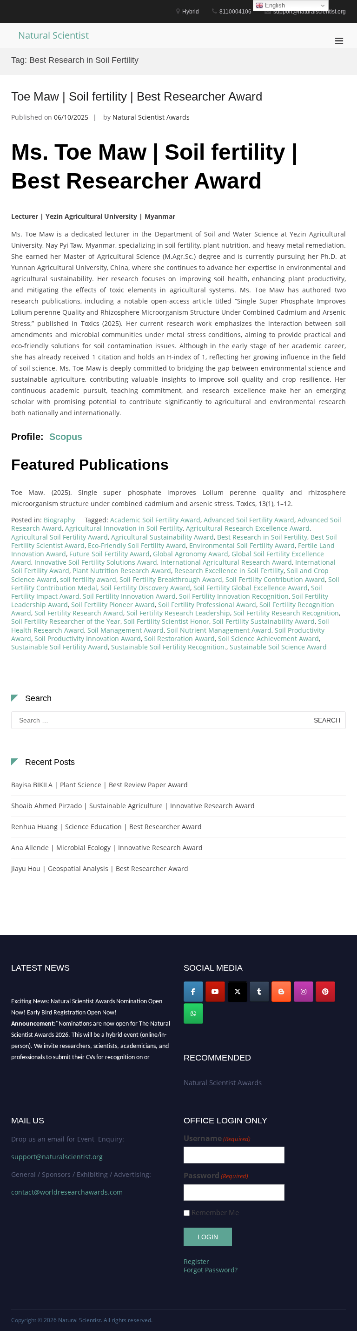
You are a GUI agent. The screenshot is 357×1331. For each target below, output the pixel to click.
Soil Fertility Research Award (78, 612)
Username (217, 1138)
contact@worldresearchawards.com (67, 1192)
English (274, 5)
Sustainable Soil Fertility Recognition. (168, 646)
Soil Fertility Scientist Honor (166, 621)
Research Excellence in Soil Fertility (229, 570)
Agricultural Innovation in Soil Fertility (124, 528)
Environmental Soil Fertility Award (242, 545)
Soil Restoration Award (179, 638)
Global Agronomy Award (190, 553)
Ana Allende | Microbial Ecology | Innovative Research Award (107, 847)
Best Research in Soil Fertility (262, 537)
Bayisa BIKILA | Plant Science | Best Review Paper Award (99, 784)
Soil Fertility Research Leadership (178, 612)
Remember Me (215, 1212)
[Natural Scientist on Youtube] (215, 991)
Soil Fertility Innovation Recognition (234, 596)
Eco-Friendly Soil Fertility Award (137, 545)
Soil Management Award (125, 630)
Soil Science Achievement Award (268, 638)
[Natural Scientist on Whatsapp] (193, 1013)
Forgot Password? (211, 1269)
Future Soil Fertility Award (109, 553)
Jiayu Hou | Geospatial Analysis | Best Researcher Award (99, 868)
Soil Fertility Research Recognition (286, 612)
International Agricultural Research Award (226, 562)
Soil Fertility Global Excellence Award (250, 587)
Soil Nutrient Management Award (219, 630)
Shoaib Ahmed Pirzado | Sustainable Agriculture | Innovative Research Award (133, 805)
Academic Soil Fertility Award (155, 519)
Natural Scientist (53, 35)
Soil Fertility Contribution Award (275, 579)
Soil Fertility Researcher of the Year (65, 621)
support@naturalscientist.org (57, 1156)
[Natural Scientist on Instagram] (303, 991)
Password (216, 1176)
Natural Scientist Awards (151, 117)
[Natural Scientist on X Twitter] (237, 991)
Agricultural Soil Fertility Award (59, 537)
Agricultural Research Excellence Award (248, 528)
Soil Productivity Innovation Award (87, 638)
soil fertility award (88, 579)
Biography (59, 519)
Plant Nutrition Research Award (122, 570)
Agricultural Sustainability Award (162, 537)
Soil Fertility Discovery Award (145, 587)
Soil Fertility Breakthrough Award (170, 579)
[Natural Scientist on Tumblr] (259, 991)
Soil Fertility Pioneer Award (113, 604)
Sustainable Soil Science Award (278, 646)
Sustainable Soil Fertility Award (59, 646)
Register (196, 1261)
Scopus (65, 437)
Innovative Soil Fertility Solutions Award (95, 562)
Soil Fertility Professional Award (207, 604)
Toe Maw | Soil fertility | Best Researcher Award (136, 96)
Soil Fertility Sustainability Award (263, 621)
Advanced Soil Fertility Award (249, 519)
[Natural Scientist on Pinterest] (325, 991)
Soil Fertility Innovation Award (129, 596)
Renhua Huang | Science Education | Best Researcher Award (106, 826)
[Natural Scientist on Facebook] (193, 991)
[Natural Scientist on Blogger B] (281, 991)
